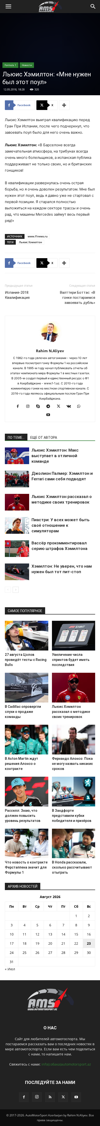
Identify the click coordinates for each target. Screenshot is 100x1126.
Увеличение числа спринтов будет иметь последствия (71, 660)
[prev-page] (8, 590)
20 (50, 943)
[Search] (93, 6)
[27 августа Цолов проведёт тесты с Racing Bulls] (26, 636)
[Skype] (40, 406)
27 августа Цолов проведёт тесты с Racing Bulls (25, 660)
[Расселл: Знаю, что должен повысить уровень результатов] (26, 791)
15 (76, 934)
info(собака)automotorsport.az (66, 1064)
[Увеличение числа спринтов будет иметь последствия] (73, 636)
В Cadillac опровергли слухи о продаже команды (23, 712)
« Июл (10, 969)
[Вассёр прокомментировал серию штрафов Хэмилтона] (17, 548)
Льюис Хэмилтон (30, 242)
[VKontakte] (71, 406)
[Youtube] (50, 415)
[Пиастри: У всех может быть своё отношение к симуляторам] (17, 525)
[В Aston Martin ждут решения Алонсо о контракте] (26, 739)
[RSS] (50, 1097)
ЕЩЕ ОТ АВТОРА (43, 437)
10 (12, 934)
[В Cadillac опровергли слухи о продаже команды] (26, 687)
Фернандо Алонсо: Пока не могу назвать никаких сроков (72, 764)
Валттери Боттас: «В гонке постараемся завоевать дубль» (77, 297)
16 (89, 934)
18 (24, 943)
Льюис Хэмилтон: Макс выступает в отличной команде (55, 456)
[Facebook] (20, 406)
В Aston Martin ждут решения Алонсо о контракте (21, 764)
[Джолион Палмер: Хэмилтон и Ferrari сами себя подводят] (17, 479)
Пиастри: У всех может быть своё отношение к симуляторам (61, 525)
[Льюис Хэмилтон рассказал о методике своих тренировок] (17, 502)
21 (63, 943)
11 (24, 934)
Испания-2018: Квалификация (17, 295)
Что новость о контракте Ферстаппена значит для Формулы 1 (26, 867)
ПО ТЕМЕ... (16, 437)
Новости (27, 65)
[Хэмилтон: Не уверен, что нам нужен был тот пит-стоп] (17, 571)
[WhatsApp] (81, 406)
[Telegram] (50, 406)
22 (76, 943)
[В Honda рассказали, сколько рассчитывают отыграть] (73, 843)
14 (63, 934)
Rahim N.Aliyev (50, 350)
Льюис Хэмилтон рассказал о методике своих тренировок (71, 712)
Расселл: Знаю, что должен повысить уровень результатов (22, 816)
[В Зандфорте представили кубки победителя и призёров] (73, 791)
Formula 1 (10, 65)
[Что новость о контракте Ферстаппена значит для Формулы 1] (26, 843)
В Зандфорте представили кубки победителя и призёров (71, 816)
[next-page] (16, 590)
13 (50, 934)
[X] (60, 406)
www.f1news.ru (38, 236)
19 (37, 943)
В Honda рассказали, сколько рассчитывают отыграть (72, 867)
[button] (8, 6)
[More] (64, 105)
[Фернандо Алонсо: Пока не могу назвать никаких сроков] (73, 739)
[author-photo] (50, 344)
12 (37, 934)
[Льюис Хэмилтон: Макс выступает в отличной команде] (17, 455)
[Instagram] (30, 406)
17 (12, 943)
